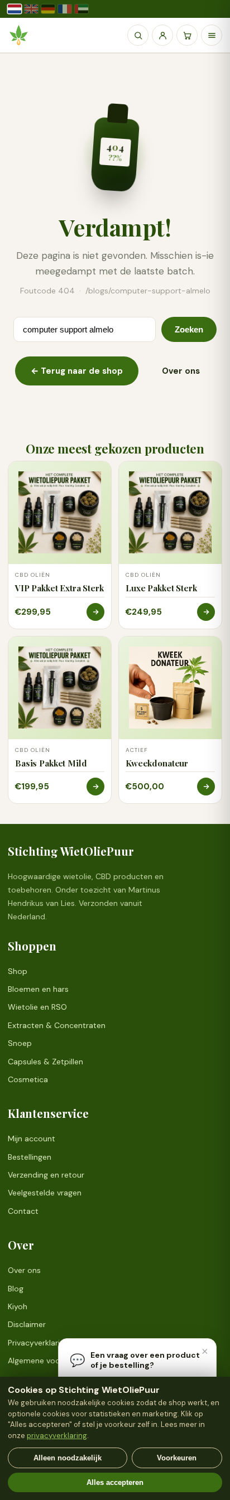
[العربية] (81, 8)
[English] (31, 8)
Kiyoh (17, 1306)
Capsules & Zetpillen (45, 1062)
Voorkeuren (177, 1458)
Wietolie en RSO (37, 1007)
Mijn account (31, 1139)
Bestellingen (29, 1157)
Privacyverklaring (38, 1343)
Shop (17, 971)
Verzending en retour (46, 1175)
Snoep (20, 1043)
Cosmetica (28, 1079)
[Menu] (211, 35)
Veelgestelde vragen (45, 1193)
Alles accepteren (115, 1482)
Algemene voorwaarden (51, 1361)
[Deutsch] (48, 8)
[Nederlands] (14, 8)
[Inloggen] (162, 35)
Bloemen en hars (38, 989)
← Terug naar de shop (77, 371)
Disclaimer (27, 1324)
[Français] (64, 8)
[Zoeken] (137, 35)
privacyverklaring (57, 1435)
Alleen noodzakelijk (67, 1458)
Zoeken (189, 329)
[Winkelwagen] (187, 35)
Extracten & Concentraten (57, 1025)
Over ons (181, 371)
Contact (23, 1211)
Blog (15, 1289)
